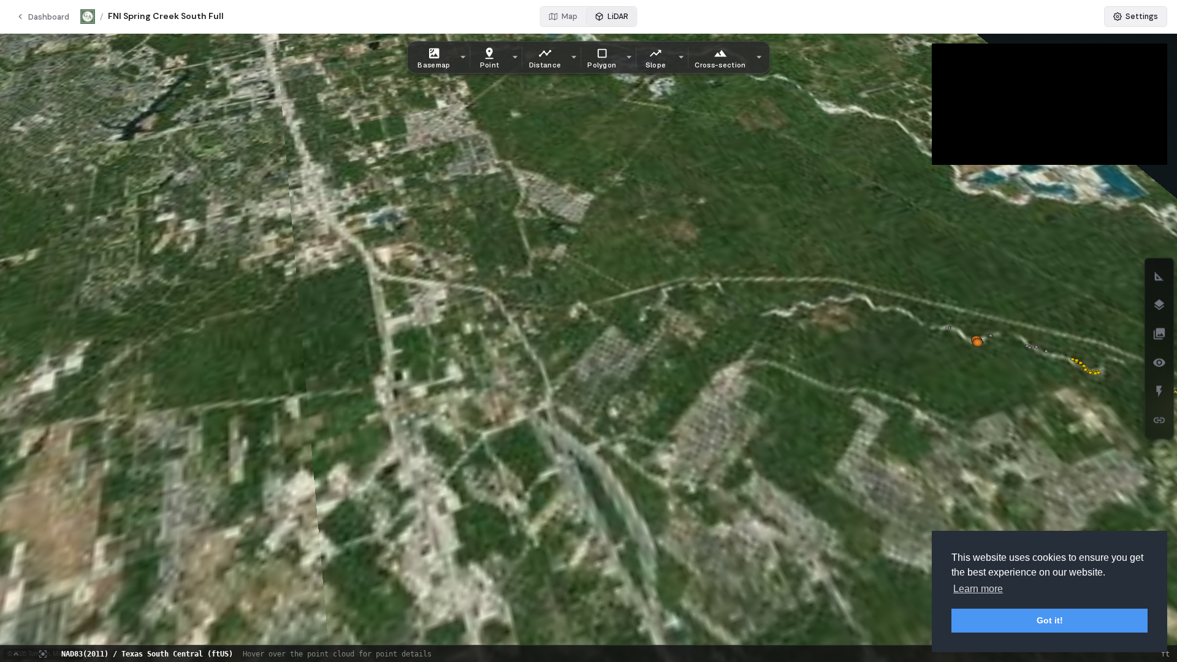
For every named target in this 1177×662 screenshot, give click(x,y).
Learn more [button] (978, 589)
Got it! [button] (1050, 620)
